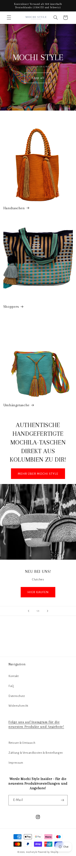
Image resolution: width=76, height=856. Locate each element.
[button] (9, 17)
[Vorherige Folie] (28, 611)
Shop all (38, 77)
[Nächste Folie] (47, 611)
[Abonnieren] (62, 800)
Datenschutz (16, 696)
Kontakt (13, 676)
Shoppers (11, 307)
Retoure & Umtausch (21, 742)
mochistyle (31, 852)
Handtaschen (14, 208)
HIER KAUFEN (38, 592)
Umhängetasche (16, 405)
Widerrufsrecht (18, 705)
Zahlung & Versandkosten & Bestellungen (35, 752)
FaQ (11, 686)
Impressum (15, 762)
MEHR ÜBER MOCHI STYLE (38, 473)
